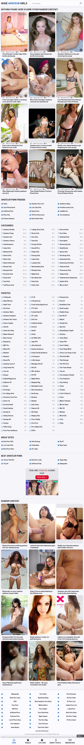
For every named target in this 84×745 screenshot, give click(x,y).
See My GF (71, 316)
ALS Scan (15, 308)
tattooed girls (71, 266)
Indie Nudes (15, 727)
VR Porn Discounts (38, 215)
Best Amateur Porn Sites (43, 701)
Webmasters (70, 743)
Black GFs (15, 349)
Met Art (43, 367)
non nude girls (43, 278)
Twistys (71, 390)
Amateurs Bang (65, 204)
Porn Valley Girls (43, 427)
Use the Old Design (42, 731)
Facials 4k (15, 412)
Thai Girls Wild (71, 356)
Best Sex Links (37, 460)
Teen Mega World (71, 349)
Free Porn (15, 705)
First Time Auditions (15, 430)
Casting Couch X (15, 364)
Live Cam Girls (36, 207)
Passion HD (43, 408)
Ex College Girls (15, 393)
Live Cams (42, 743)
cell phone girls (15, 285)
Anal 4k (15, 327)
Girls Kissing (36, 441)
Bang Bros (15, 341)
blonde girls (15, 266)
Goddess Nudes (43, 323)
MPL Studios (43, 371)
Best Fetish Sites (37, 218)
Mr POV (43, 375)
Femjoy (15, 423)
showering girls (71, 244)
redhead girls (71, 237)
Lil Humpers (43, 356)
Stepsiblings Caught (71, 330)
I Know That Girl (8, 460)
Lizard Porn (71, 709)
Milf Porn (15, 709)
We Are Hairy (71, 404)
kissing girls (43, 255)
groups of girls (43, 244)
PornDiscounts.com (67, 207)
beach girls (15, 255)
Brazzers (15, 356)
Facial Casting (15, 408)
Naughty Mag (43, 382)
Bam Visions (15, 338)
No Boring (43, 393)
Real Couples (71, 308)
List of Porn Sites (15, 720)
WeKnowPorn (43, 705)
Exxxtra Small (15, 404)
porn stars (71, 233)
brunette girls (15, 274)
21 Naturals (15, 297)
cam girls (15, 281)
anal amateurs (15, 244)
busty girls (15, 278)
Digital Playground (15, 379)
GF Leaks (43, 316)
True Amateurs (65, 215)
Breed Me (15, 360)
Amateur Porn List (38, 204)
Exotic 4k (15, 401)
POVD (43, 430)
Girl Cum (43, 319)
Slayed (71, 319)
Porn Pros (43, 423)
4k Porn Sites (71, 698)
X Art (71, 419)
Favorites (43, 241)
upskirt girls (71, 281)
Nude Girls (14, 3)
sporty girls (71, 252)
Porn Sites (43, 694)
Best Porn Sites (8, 449)
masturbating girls (43, 266)
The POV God (71, 364)
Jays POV (43, 341)
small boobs (71, 248)
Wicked (71, 412)
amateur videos (15, 241)
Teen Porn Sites (43, 727)
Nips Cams (63, 445)
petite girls (43, 285)
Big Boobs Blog (43, 698)
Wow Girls (71, 416)
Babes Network (15, 334)
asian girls (15, 248)
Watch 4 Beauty (71, 401)
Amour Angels (15, 323)
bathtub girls (15, 252)
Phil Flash (43, 412)
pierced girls (71, 229)
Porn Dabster (15, 724)
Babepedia (63, 463)
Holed (43, 334)
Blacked (15, 353)
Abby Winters (15, 301)
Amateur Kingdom (15, 316)
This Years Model (71, 367)
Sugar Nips (63, 460)
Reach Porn (35, 211)
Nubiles (43, 401)
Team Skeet (71, 338)
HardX (43, 330)
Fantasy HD (15, 419)
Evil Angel (15, 390)
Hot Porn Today (71, 716)
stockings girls (71, 255)
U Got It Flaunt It (71, 393)
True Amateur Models (71, 375)
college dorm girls (43, 229)
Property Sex (71, 297)
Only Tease (43, 404)
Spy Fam (71, 327)
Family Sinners (15, 416)
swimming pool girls (71, 263)
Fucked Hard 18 (43, 312)
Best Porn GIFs (8, 441)
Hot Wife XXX (43, 338)
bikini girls (15, 259)
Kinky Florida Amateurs (43, 353)
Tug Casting (71, 382)
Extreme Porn (15, 716)
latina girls (43, 259)
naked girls (43, 274)
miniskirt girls (43, 270)
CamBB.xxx (64, 211)
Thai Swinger (71, 360)
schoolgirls (71, 241)
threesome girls (71, 270)
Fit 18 (43, 297)
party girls (43, 281)
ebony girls (43, 233)
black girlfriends (15, 263)
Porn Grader (43, 709)
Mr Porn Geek (71, 720)
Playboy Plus (43, 416)
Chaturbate (35, 445)
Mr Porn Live (71, 701)
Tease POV (71, 341)
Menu (79, 736)
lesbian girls (43, 263)
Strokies (71, 334)
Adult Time (15, 304)
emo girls (43, 237)
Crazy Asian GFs (15, 367)
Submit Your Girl (56, 743)
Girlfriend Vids (36, 463)
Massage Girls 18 (43, 364)
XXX (15, 701)
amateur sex (15, 237)
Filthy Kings (15, 427)
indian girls (43, 252)
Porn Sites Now (43, 712)
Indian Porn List (71, 705)
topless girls (71, 274)
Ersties (15, 386)
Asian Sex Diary (15, 330)
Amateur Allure (15, 312)
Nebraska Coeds (43, 386)
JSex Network (43, 345)
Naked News (43, 379)
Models (28, 743)
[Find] (80, 3)
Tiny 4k (71, 371)
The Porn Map (43, 720)
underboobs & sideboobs (71, 278)
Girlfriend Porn (8, 211)
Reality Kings (71, 312)
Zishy (5, 204)
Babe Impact (43, 716)
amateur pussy (15, 233)
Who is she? (71, 285)
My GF (62, 441)
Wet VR (71, 408)
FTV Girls (43, 308)
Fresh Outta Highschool (43, 304)
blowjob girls (15, 270)
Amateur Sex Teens (15, 319)
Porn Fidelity (43, 419)
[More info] (25, 50)
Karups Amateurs (43, 349)
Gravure (43, 327)
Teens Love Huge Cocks (71, 353)
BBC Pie (15, 345)
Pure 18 (71, 301)
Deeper (15, 375)
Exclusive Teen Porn (15, 397)
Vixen (71, 397)
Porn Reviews (71, 694)
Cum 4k (15, 371)
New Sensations (43, 390)
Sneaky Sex (71, 323)
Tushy (71, 386)
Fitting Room (43, 301)
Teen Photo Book (9, 207)
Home (14, 743)
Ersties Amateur (8, 218)
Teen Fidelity (71, 345)
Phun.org (6, 215)
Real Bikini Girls (71, 304)
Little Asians (43, 360)
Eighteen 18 (15, 382)
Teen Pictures (43, 724)
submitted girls (71, 259)
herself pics (43, 248)
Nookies (43, 397)
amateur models (15, 229)
